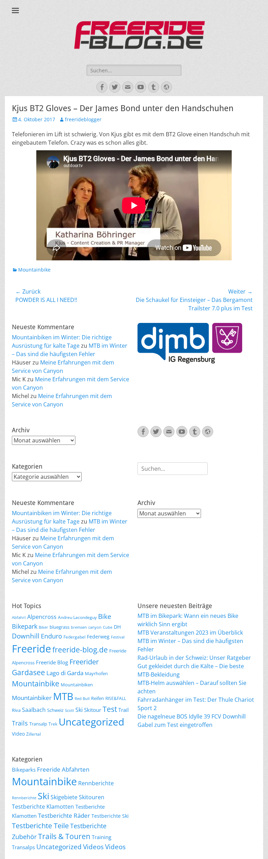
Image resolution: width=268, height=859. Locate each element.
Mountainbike (34, 269)
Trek (53, 724)
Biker (43, 627)
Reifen (97, 698)
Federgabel (74, 637)
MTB (63, 696)
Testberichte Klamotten (43, 806)
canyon (95, 627)
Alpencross (42, 617)
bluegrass (59, 627)
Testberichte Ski (110, 816)
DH (117, 626)
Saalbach (34, 710)
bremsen (79, 627)
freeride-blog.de (80, 650)
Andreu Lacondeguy (77, 617)
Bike (104, 616)
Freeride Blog (52, 662)
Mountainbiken (77, 684)
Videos (93, 846)
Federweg (98, 636)
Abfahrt (19, 617)
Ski (79, 710)
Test (110, 709)
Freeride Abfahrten (63, 769)
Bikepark (24, 626)
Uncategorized (91, 721)
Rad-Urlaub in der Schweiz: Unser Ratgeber (194, 658)
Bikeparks (24, 769)
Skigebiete (64, 797)
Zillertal (33, 734)
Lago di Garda (64, 673)
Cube (107, 627)
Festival (118, 637)
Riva (16, 710)
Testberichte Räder (64, 815)
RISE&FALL (115, 698)
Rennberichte (96, 783)
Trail (123, 709)
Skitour (92, 709)
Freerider (84, 661)
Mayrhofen (96, 673)
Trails (20, 723)
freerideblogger (83, 119)
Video (18, 733)
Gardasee (28, 672)
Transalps (23, 847)
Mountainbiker (32, 698)
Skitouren (91, 797)
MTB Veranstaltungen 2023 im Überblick (190, 632)
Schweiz (55, 710)
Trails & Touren (64, 836)
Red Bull (82, 698)
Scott (69, 710)
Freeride (31, 649)
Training (101, 836)
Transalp (38, 724)
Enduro (51, 636)
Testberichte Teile (40, 825)
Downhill (25, 636)
